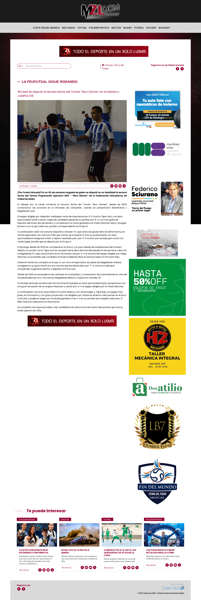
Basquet (164, 27)
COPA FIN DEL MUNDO (46, 27)
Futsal (82, 27)
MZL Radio (68, 27)
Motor (116, 27)
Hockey (151, 27)
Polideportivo (99, 27)
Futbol (139, 27)
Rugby (127, 27)
